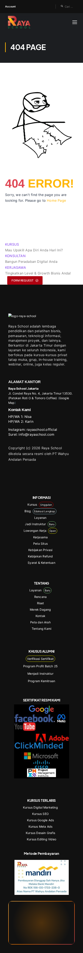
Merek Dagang (40, 609)
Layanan (40, 517)
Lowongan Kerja (40, 530)
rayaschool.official (42, 429)
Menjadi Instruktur (40, 673)
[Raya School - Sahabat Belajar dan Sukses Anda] (19, 22)
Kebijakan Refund (40, 556)
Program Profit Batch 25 (40, 666)
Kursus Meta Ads (41, 826)
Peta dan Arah (40, 622)
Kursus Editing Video (41, 839)
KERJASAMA (15, 267)
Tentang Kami (41, 628)
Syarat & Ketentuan (41, 562)
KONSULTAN (15, 256)
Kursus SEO (40, 814)
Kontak (40, 616)
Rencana (40, 597)
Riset (40, 603)
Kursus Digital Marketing (40, 807)
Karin (29, 421)
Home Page (56, 200)
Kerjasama (40, 537)
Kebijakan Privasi (40, 550)
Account (10, 6)
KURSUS (12, 244)
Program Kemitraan (41, 681)
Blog (39, 511)
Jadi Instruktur (39, 524)
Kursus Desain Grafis (40, 833)
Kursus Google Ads (40, 820)
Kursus (39, 504)
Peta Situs (40, 543)
